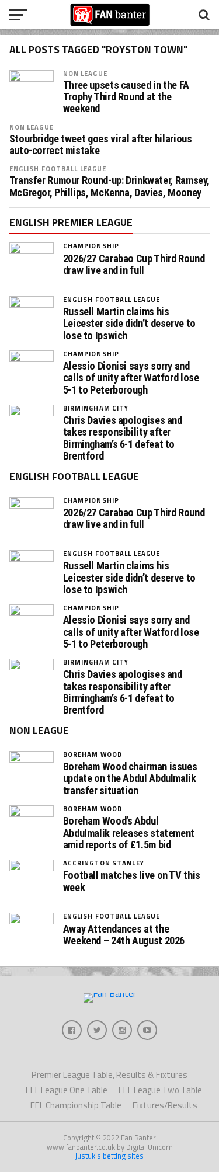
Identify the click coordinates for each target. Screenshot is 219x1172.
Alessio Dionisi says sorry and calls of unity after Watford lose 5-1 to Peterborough (131, 377)
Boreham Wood (92, 754)
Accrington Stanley (103, 863)
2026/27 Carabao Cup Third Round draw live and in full (134, 264)
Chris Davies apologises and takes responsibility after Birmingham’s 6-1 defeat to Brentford (122, 438)
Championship (91, 246)
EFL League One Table (66, 1090)
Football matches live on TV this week (131, 881)
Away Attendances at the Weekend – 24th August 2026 (124, 935)
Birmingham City (96, 408)
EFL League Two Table (160, 1090)
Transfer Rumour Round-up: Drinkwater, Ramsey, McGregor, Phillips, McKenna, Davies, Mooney (109, 186)
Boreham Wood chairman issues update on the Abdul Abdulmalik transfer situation (130, 778)
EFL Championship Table (75, 1105)
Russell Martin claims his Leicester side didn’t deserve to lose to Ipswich (129, 323)
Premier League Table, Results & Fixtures (109, 1074)
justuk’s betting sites (109, 1155)
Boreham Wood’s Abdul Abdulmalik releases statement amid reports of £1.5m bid (128, 832)
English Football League (58, 168)
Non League (85, 73)
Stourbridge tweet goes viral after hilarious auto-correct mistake (100, 145)
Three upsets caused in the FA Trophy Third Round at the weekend (126, 96)
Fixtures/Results (165, 1105)
